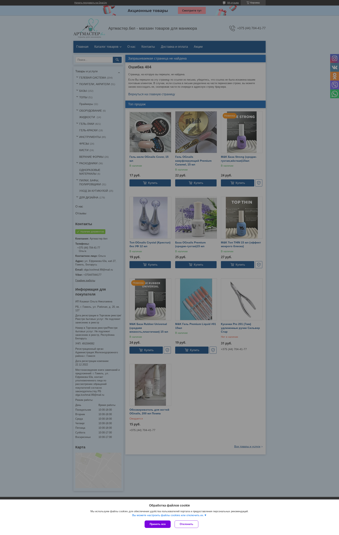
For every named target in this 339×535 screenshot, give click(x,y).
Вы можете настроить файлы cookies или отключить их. (168, 515)
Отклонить (186, 524)
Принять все (158, 524)
